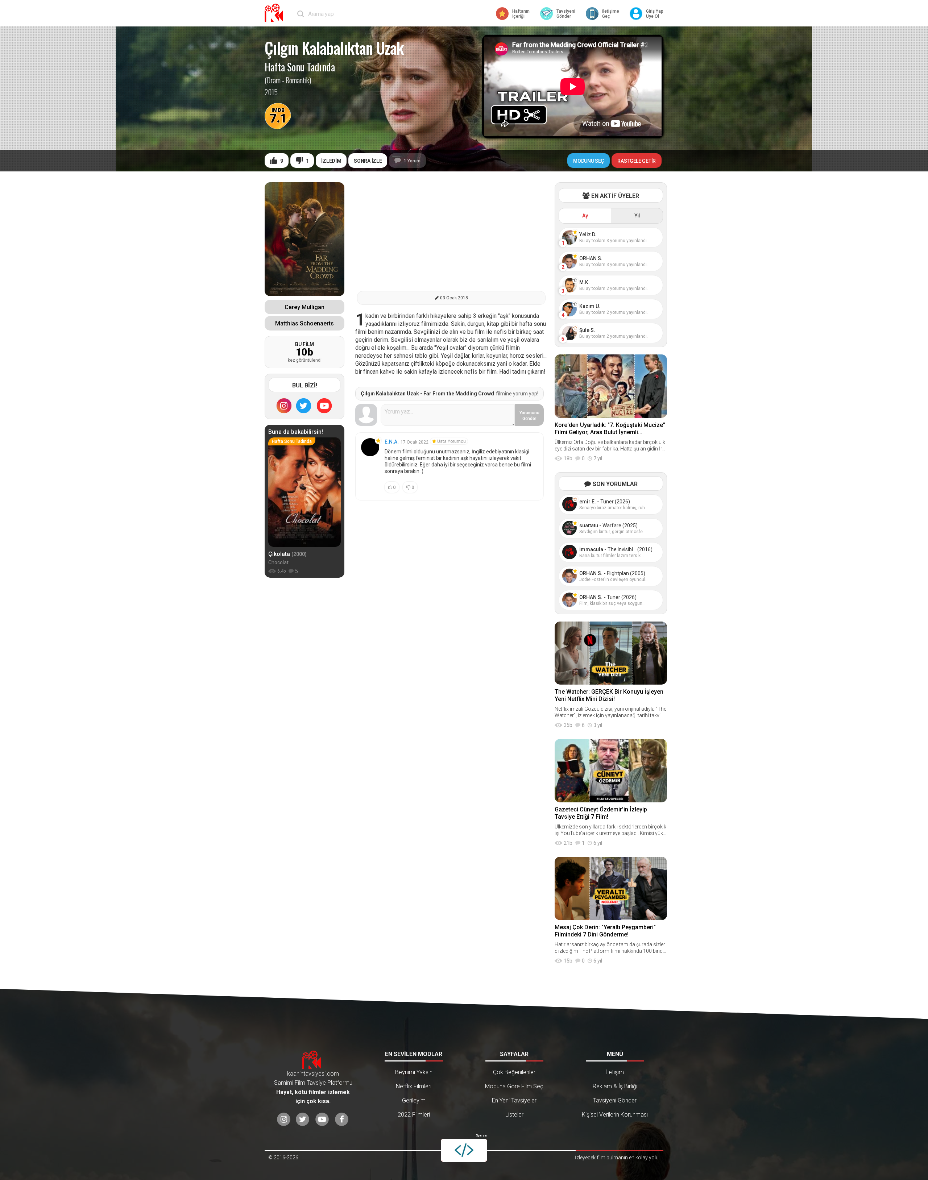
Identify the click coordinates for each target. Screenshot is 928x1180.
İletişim (615, 1072)
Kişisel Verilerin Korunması (615, 1114)
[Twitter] (303, 405)
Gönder (529, 415)
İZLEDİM (331, 161)
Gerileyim (414, 1100)
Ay (585, 216)
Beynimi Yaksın (413, 1072)
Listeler (514, 1114)
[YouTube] (324, 405)
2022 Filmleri (414, 1114)
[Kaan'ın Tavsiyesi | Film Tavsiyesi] (275, 13)
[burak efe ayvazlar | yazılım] (464, 1150)
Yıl (637, 216)
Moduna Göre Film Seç (514, 1086)
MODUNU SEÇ (588, 161)
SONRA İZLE (368, 161)
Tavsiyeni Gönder (615, 1100)
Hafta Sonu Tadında (300, 67)
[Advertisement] (451, 233)
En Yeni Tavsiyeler (514, 1100)
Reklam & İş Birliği (615, 1086)
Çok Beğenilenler (514, 1072)
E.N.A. (392, 441)
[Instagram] (283, 405)
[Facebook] (341, 1119)
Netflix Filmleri (413, 1086)
